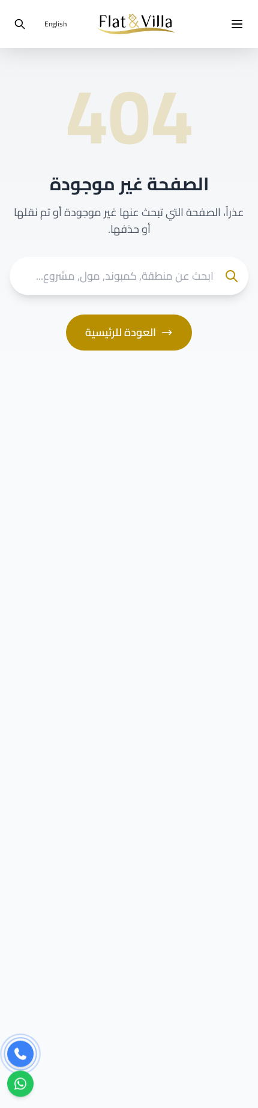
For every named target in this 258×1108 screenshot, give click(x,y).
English (55, 24)
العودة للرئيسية (120, 332)
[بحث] (20, 24)
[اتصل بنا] (20, 1054)
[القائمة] (237, 24)
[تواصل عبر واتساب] (20, 1084)
